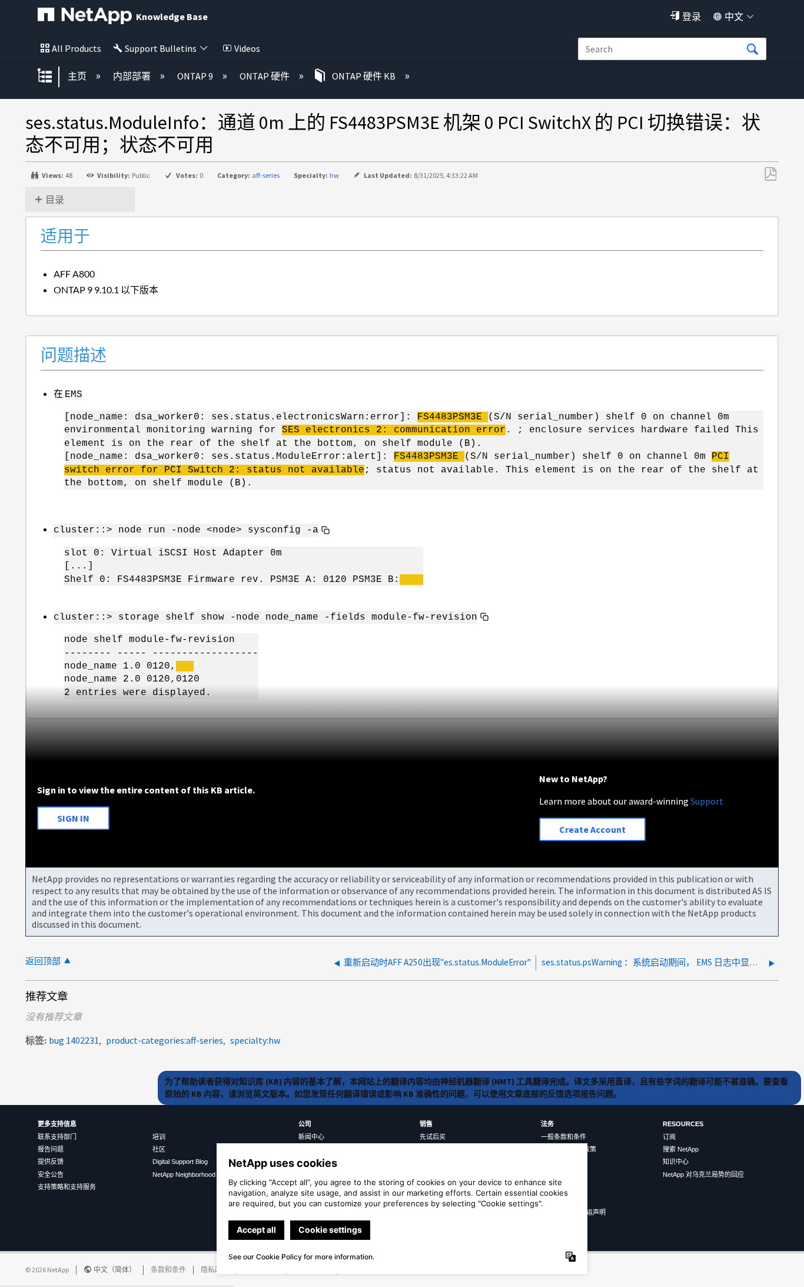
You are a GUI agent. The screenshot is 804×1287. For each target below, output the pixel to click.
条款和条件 (168, 1269)
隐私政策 (215, 1269)
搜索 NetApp (681, 1149)
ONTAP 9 (196, 76)
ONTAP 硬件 (265, 76)
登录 (691, 16)
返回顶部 (43, 961)
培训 (158, 1136)
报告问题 (51, 1149)
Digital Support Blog (180, 1161)
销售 (426, 1123)
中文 (734, 16)
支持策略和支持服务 (67, 1186)
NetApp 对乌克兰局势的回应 (703, 1174)
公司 (304, 1123)
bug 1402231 (74, 1040)
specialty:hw (255, 1040)
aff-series (266, 175)
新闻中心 (311, 1136)
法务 (547, 1123)
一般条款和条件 (563, 1136)
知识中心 (676, 1161)
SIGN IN (73, 818)
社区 (158, 1149)
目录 (54, 200)
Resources (683, 1123)
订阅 (669, 1136)
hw (334, 175)
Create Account (592, 829)
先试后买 (433, 1136)
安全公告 (51, 1174)
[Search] (752, 49)
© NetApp (47, 1269)
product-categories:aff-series (164, 1040)
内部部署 (132, 76)
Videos (247, 48)
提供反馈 (51, 1161)
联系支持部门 (57, 1136)
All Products (76, 48)
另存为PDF (770, 174)
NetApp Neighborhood (183, 1174)
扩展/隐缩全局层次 (52, 76)
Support (706, 801)
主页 (78, 76)
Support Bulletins (161, 48)
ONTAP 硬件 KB (363, 76)
